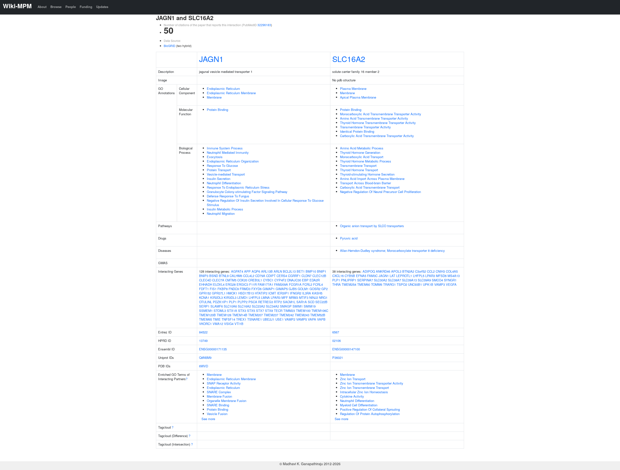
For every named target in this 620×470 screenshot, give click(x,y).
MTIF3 (303, 297)
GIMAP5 (282, 288)
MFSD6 (441, 275)
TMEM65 (205, 319)
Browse (56, 6)
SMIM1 (298, 306)
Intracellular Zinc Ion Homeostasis (364, 392)
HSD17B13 (246, 293)
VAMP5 (301, 319)
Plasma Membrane (353, 88)
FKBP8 (222, 288)
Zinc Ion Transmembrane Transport (364, 387)
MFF (284, 297)
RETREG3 (265, 302)
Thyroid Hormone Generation (360, 152)
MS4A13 (454, 275)
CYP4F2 (280, 280)
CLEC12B (319, 275)
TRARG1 (389, 284)
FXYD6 (256, 288)
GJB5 (293, 288)
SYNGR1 (450, 280)
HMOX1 (231, 293)
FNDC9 (234, 288)
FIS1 (213, 288)
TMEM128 (224, 315)
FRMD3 (245, 288)
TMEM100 (303, 310)
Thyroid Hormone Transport (359, 170)
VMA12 (218, 323)
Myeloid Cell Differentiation (358, 405)
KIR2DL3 (216, 297)
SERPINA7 (365, 280)
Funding (86, 6)
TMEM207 (255, 315)
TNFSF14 (228, 319)
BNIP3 (203, 275)
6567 (335, 332)
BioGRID (169, 46)
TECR (278, 310)
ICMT (272, 293)
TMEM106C (319, 310)
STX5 (251, 310)
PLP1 (233, 302)
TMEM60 (363, 284)
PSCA (252, 302)
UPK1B (428, 284)
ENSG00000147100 (346, 349)
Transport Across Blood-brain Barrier (365, 183)
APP (247, 271)
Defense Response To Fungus (228, 196)
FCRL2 (307, 284)
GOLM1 (303, 288)
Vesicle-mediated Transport (226, 174)
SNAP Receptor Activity (224, 383)
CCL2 (431, 271)
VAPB (321, 319)
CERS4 (282, 275)
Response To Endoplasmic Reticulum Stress (238, 187)
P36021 (337, 357)
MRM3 (293, 297)
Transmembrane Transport (358, 165)
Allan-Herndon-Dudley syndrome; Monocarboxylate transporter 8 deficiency (392, 250)
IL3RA (306, 293)
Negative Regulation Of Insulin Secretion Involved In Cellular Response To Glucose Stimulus (265, 202)
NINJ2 (313, 297)
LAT (392, 275)
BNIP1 (321, 271)
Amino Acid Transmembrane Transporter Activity (374, 118)
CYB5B (350, 275)
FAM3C (372, 275)
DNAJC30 (294, 280)
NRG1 (323, 297)
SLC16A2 (348, 58)
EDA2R (315, 280)
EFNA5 (361, 275)
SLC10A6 (230, 306)
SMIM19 (310, 306)
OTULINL (205, 302)
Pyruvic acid (348, 238)
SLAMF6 (216, 306)
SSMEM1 (206, 310)
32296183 (264, 25)
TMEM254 (349, 284)
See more (208, 418)
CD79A (260, 275)
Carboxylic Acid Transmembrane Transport (370, 187)
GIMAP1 (269, 288)
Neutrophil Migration (221, 213)
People (70, 6)
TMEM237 (271, 315)
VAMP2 (290, 319)
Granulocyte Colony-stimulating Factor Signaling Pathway (247, 191)
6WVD (203, 366)
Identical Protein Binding (357, 131)
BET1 (301, 271)
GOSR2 (315, 288)
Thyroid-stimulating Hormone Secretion (367, 174)
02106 (336, 340)
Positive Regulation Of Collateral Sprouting (370, 409)
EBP (305, 280)
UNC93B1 (415, 284)
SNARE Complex (219, 392)
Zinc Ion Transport (352, 379)
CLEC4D (205, 280)
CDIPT (271, 275)
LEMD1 (242, 297)
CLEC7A (218, 280)
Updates (102, 6)
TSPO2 (402, 284)
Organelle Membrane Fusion (226, 400)
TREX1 (241, 319)
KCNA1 (204, 297)
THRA (336, 284)
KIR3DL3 (230, 297)
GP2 (324, 288)
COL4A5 (452, 271)
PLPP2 (243, 302)
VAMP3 (439, 284)
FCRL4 (318, 284)
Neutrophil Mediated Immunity (228, 152)
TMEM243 (302, 315)
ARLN (278, 271)
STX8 (269, 310)
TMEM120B (207, 315)
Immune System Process (225, 148)
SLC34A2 (272, 306)
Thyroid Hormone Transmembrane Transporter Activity (378, 122)
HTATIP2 (261, 293)
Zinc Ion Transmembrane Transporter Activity (371, 383)
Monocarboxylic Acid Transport (361, 156)
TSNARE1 (254, 319)
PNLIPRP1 (348, 280)
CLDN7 (306, 275)
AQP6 (256, 271)
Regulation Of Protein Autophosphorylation (370, 413)
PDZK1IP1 (220, 302)
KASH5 (317, 293)
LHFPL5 (254, 297)
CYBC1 (268, 280)
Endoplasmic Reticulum (223, 88)
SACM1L (289, 302)
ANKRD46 (383, 271)
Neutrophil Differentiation (224, 183)
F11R (253, 284)
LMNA (265, 297)
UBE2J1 (268, 319)
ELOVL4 (219, 284)
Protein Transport (219, 170)
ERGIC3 (242, 284)
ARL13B (267, 271)
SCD (311, 302)
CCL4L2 (248, 275)
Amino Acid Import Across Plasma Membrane (372, 178)
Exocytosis (215, 156)
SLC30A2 (380, 280)
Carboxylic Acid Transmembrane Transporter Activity (377, 135)
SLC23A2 (258, 306)
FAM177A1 (265, 284)
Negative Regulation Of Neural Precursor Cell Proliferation (380, 191)
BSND (213, 275)
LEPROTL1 (404, 275)
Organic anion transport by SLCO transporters (372, 225)
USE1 (279, 319)
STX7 (260, 310)
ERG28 (230, 284)
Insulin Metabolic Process (225, 209)
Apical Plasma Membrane (358, 97)
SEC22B (321, 302)
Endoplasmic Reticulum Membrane (231, 93)
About (42, 6)
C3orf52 (420, 271)
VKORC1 (205, 323)
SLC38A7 (394, 280)
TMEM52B (317, 315)
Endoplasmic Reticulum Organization (233, 161)
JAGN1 (211, 58)
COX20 (242, 280)
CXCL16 (338, 275)
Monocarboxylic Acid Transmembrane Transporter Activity (380, 114)
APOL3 (396, 271)
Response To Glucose (222, 165)
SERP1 (204, 306)
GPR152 (205, 293)
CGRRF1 (294, 275)
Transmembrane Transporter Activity (365, 127)
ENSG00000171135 (213, 349)
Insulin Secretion (218, 178)
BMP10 (311, 271)
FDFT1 (204, 288)
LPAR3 (275, 297)
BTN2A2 (408, 271)
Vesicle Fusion (217, 413)
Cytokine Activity (352, 396)
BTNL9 (224, 275)
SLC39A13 (409, 280)
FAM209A (281, 284)
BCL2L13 (289, 271)
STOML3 (220, 310)
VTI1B (238, 323)
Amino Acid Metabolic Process (361, 148)
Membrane (214, 97)
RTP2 (278, 302)
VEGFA (451, 284)
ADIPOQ (369, 271)
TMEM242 (286, 315)
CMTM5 (230, 280)
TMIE (217, 319)
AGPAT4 (237, 271)
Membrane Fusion (219, 396)
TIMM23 (289, 310)
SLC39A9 (424, 280)
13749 (203, 340)
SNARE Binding (218, 405)
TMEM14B (239, 315)
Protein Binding (217, 109)
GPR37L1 (218, 293)
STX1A (232, 310)
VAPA (312, 319)
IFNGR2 (295, 293)
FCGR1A (295, 284)
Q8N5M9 (205, 357)
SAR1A (301, 302)
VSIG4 (228, 323)
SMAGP (286, 306)
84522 (203, 332)
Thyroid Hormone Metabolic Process (365, 161)
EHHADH (205, 284)
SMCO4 (437, 280)
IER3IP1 (283, 293)
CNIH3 (440, 271)
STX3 (242, 310)
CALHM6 (236, 275)
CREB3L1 (255, 280)
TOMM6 (376, 284)
